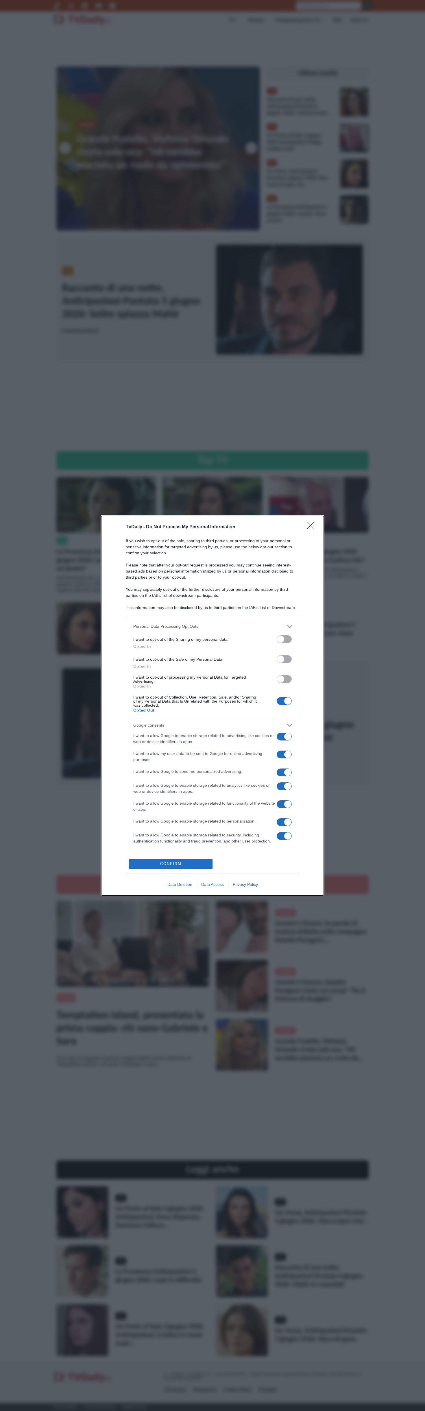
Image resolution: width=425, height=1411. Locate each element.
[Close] (312, 527)
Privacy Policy (245, 884)
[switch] (284, 639)
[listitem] (212, 626)
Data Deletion (179, 884)
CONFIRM (171, 864)
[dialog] (212, 705)
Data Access (212, 884)
